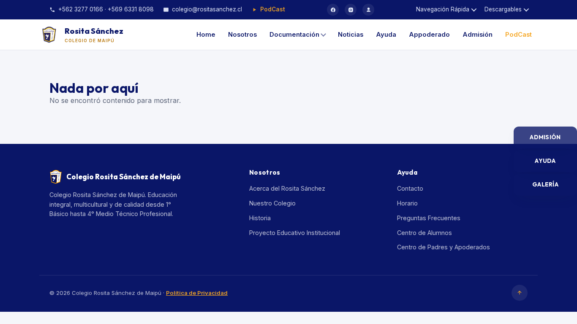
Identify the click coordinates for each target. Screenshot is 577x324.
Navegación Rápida (442, 9)
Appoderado (429, 34)
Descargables (503, 9)
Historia (260, 217)
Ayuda (386, 34)
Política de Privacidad (197, 292)
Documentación (294, 34)
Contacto (410, 188)
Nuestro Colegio (272, 203)
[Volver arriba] (520, 293)
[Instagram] (351, 10)
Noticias (350, 34)
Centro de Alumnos (424, 232)
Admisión (478, 34)
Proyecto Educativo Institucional (294, 232)
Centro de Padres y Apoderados (443, 247)
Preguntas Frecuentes (428, 217)
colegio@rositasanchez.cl (207, 9)
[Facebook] (333, 10)
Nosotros (242, 34)
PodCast (272, 9)
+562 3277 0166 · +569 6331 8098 (106, 9)
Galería (545, 184)
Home (205, 34)
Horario (407, 203)
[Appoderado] (368, 10)
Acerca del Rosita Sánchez (287, 188)
